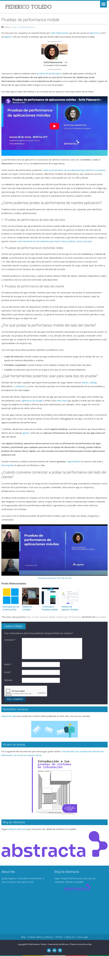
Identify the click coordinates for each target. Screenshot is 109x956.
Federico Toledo (40, 944)
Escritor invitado (40, 616)
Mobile (52, 616)
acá (31, 882)
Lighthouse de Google (32, 400)
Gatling (93, 382)
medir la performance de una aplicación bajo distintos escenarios (73, 170)
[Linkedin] (54, 950)
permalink (100, 616)
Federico (31, 27)
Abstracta (94, 32)
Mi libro (59, 937)
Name (8, 664)
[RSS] (60, 950)
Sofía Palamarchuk (59, 32)
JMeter (85, 382)
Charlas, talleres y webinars (40, 937)
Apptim (8, 36)
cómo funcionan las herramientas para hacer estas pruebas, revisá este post (54, 241)
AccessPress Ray (84, 944)
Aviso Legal (83, 937)
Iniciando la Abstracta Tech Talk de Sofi (54, 578)
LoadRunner (20, 386)
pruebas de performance (49, 73)
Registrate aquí (8, 716)
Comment (9, 639)
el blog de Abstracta (17, 829)
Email (7, 672)
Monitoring (61, 616)
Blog (28, 616)
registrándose (74, 461)
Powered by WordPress (58, 944)
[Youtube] (49, 950)
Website (8, 680)
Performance (74, 616)
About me (70, 937)
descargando (7, 465)
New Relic (62, 400)
